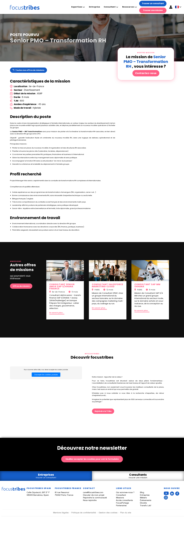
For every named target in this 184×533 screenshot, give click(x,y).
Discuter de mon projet (93, 495)
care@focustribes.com (93, 492)
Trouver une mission (153, 10)
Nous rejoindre (90, 500)
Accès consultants (124, 500)
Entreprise (94, 7)
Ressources (128, 7)
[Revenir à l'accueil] (13, 489)
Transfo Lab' (145, 505)
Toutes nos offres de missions (29, 70)
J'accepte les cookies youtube (46, 375)
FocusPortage (122, 503)
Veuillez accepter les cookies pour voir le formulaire (92, 459)
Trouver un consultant (153, 3)
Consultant (110, 7)
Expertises (76, 7)
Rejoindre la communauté (95, 497)
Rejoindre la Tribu (103, 411)
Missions (120, 497)
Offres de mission (21, 286)
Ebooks (143, 503)
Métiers (143, 497)
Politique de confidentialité (83, 512)
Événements (145, 500)
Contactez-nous (146, 73)
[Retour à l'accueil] (22, 7)
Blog (142, 492)
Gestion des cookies (108, 512)
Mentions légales (61, 512)
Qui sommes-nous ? (125, 492)
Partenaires (121, 505)
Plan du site (125, 512)
